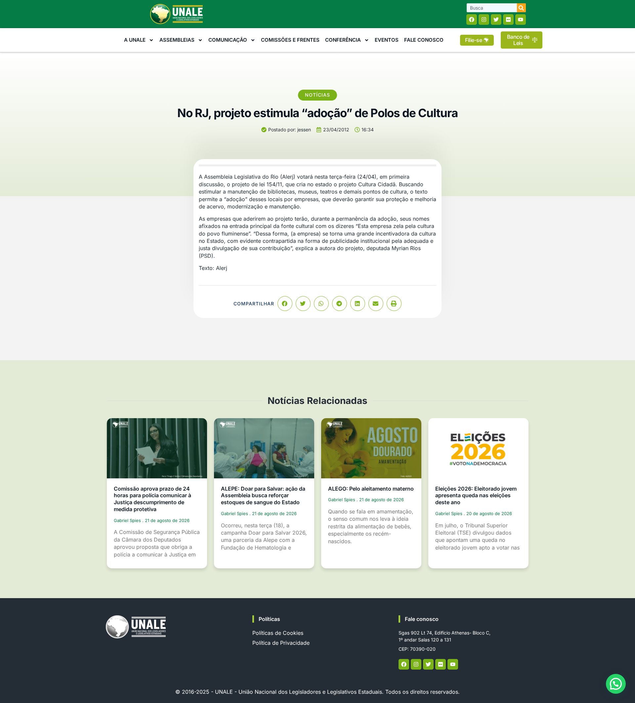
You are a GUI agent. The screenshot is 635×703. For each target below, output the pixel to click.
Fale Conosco (424, 40)
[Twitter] (496, 19)
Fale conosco (422, 619)
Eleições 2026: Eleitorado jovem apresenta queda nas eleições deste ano (476, 495)
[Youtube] (520, 19)
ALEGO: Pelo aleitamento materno (371, 488)
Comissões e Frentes (290, 40)
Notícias (317, 95)
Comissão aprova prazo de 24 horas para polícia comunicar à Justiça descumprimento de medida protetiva (152, 498)
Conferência (343, 40)
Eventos (387, 40)
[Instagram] (484, 19)
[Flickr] (508, 19)
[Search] (521, 7)
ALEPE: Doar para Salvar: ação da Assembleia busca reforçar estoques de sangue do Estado (263, 495)
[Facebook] (471, 19)
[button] (284, 303)
